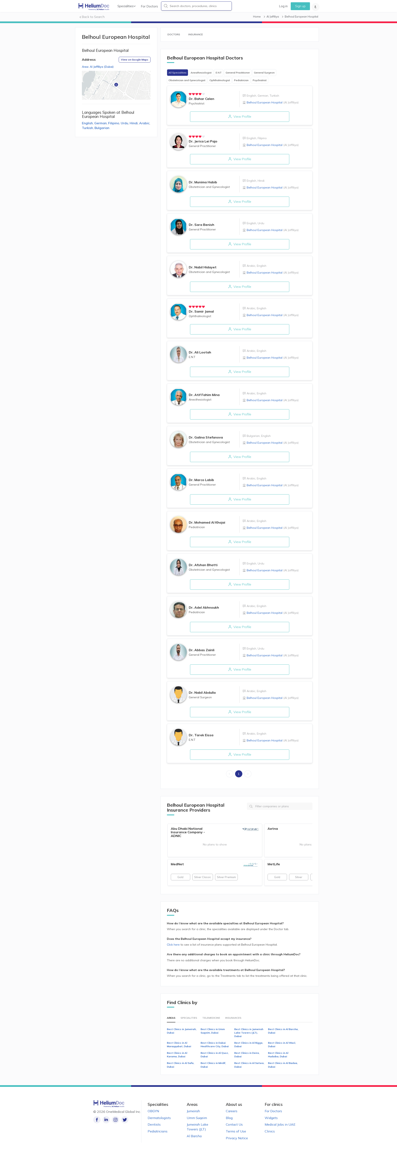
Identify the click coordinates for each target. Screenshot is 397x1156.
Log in (283, 6)
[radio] (190, 94)
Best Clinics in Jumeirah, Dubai (181, 1031)
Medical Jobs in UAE (280, 1124)
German (100, 123)
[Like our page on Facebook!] (96, 1119)
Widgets (271, 1118)
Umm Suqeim (197, 1118)
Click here (174, 944)
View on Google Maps (134, 59)
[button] (116, 85)
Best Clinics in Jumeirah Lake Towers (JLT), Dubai (248, 1033)
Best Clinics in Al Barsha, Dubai (283, 1031)
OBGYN (153, 1111)
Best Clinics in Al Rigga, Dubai (248, 1044)
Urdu (124, 123)
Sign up (300, 6)
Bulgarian (101, 128)
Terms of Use (236, 1131)
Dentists (154, 1124)
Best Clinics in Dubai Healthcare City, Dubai (215, 1044)
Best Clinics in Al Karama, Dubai (177, 1054)
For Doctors (149, 6)
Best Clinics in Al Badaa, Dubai (283, 1064)
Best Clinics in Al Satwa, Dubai (249, 1064)
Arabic (144, 123)
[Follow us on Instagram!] (115, 1119)
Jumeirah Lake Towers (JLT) (197, 1126)
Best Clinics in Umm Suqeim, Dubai (213, 1031)
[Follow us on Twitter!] (124, 1119)
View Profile (242, 116)
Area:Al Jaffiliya (98, 67)
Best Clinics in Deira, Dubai (246, 1054)
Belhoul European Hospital (273, 102)
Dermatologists (159, 1118)
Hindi (134, 123)
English (87, 123)
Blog (229, 1118)
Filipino (113, 123)
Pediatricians (157, 1131)
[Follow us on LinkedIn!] (106, 1119)
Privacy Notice (237, 1138)
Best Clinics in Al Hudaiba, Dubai (278, 1054)
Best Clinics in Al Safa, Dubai (180, 1064)
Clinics (270, 1131)
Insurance (195, 34)
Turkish (87, 128)
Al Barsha (194, 1136)
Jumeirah (193, 1111)
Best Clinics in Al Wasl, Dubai (282, 1044)
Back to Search (93, 17)
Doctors (173, 34)
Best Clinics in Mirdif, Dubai (213, 1064)
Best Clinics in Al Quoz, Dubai (215, 1054)
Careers (231, 1111)
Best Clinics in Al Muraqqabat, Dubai (179, 1044)
